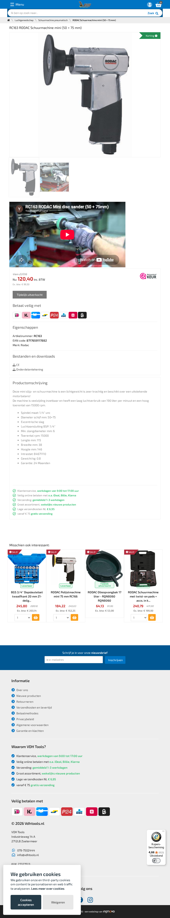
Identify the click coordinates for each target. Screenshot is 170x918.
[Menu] (163, 832)
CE (17, 365)
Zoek (151, 13)
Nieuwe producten (28, 695)
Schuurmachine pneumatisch (53, 20)
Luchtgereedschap (24, 20)
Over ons (22, 690)
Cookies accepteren (26, 902)
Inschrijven (115, 660)
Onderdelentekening (29, 369)
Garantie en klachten (30, 730)
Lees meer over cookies (47, 888)
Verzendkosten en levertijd (34, 707)
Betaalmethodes (27, 713)
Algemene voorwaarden (32, 725)
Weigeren (58, 902)
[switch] (156, 860)
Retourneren (24, 701)
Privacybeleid (25, 719)
